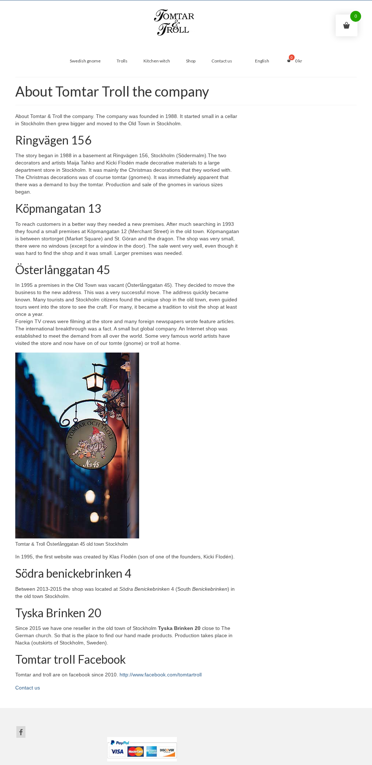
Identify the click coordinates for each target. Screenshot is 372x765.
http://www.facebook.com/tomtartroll (161, 674)
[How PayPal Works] (142, 749)
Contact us (27, 688)
